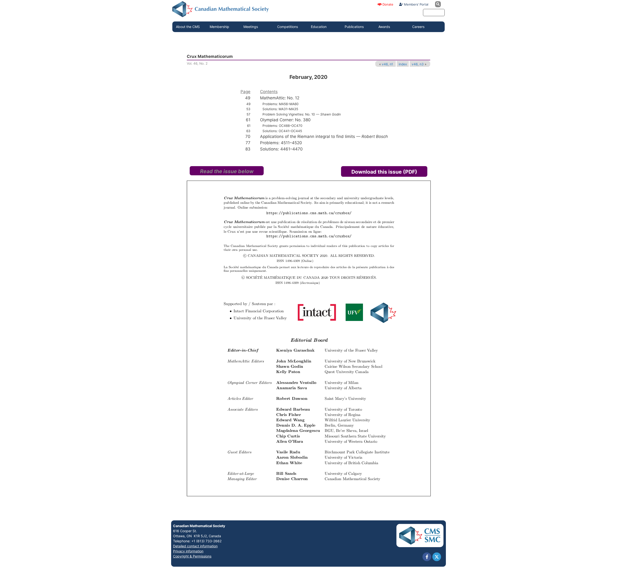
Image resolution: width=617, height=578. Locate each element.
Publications (354, 27)
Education (319, 27)
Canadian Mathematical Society (199, 526)
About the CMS (188, 27)
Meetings (250, 27)
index (403, 64)
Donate (387, 4)
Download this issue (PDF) (384, 172)
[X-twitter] (436, 556)
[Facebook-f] (427, 556)
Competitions (287, 27)
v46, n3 (418, 64)
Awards (384, 27)
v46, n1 (387, 64)
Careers (418, 27)
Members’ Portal (415, 4)
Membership (219, 27)
